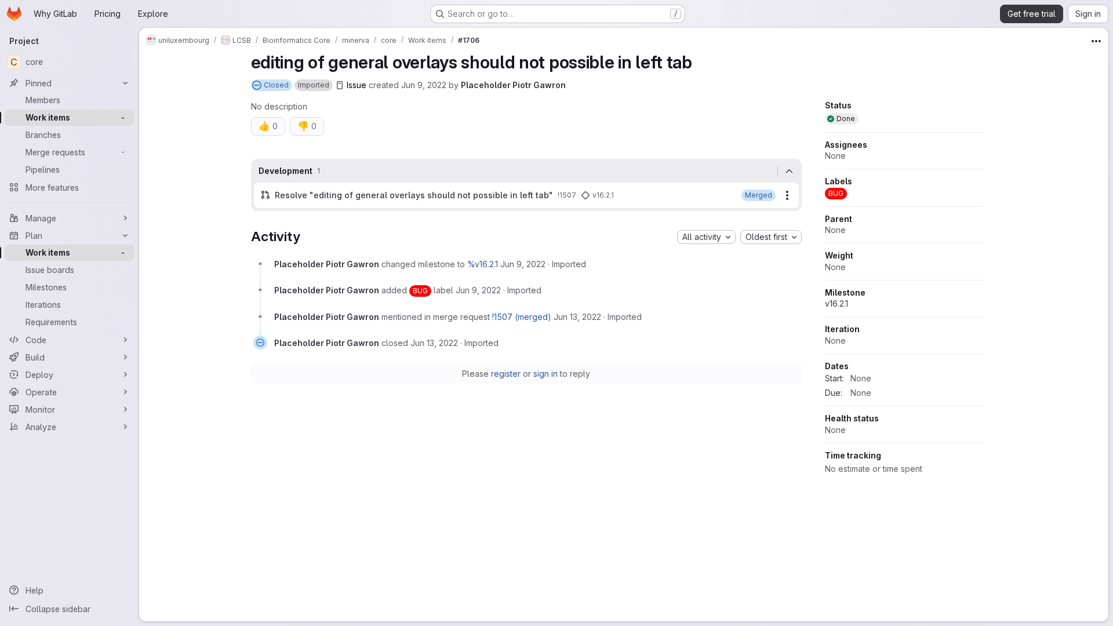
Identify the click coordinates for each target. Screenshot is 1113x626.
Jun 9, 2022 (423, 85)
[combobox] (706, 237)
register (506, 373)
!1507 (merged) (521, 317)
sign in (545, 373)
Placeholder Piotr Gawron (513, 85)
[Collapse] (789, 171)
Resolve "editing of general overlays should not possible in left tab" (414, 195)
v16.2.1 (836, 303)
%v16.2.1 (482, 264)
